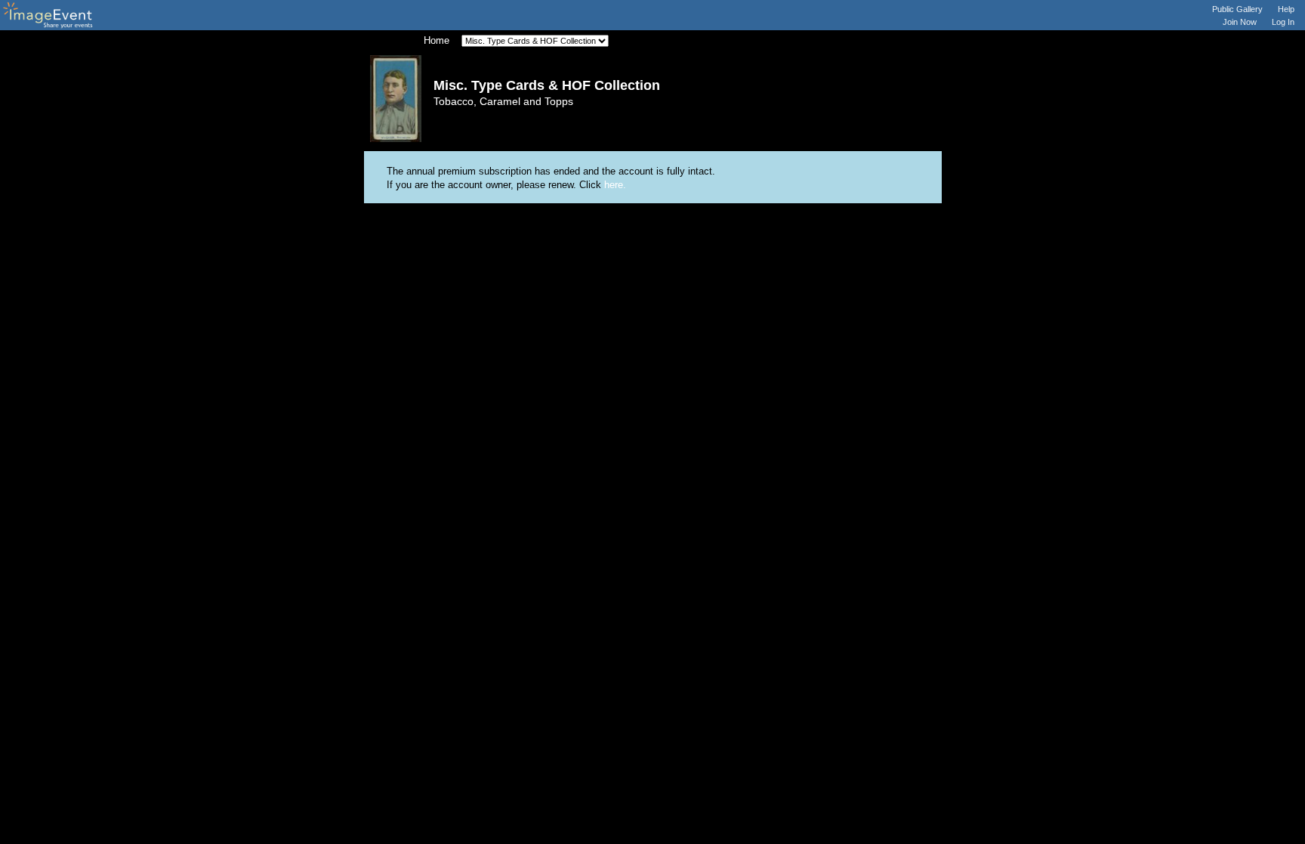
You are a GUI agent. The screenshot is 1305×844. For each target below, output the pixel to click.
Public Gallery (1237, 9)
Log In (1283, 21)
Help (1286, 9)
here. (615, 184)
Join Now (1240, 21)
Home (436, 40)
